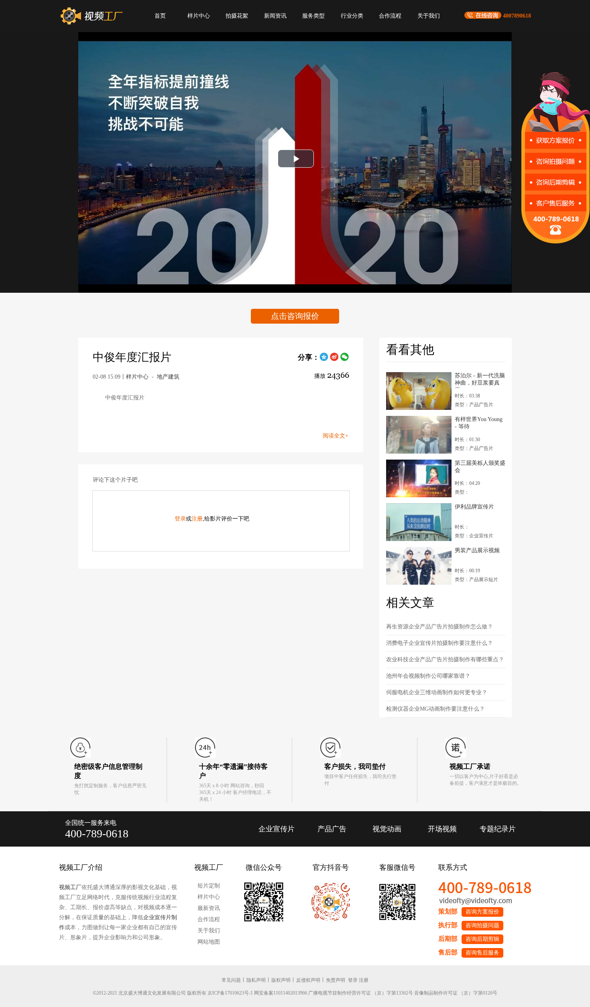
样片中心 (198, 16)
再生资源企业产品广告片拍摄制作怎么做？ (439, 627)
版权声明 (281, 980)
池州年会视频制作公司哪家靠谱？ (428, 676)
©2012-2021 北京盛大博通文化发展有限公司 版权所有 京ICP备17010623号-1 (173, 993)
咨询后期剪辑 (482, 939)
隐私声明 (256, 980)
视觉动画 (386, 829)
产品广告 (331, 829)
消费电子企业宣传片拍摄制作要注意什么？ (439, 643)
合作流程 (390, 16)
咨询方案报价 (482, 912)
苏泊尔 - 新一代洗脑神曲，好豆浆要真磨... (480, 380)
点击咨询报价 (295, 316)
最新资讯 (208, 908)
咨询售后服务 (482, 953)
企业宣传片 (276, 829)
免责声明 (335, 980)
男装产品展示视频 (477, 550)
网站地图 (208, 942)
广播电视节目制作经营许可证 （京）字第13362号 (360, 993)
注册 (197, 519)
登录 (180, 519)
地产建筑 (168, 377)
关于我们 (428, 16)
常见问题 (231, 980)
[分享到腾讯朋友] (323, 360)
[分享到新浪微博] (334, 360)
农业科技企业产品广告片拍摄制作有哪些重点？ (445, 659)
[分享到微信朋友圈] (344, 360)
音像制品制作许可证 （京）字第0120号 (455, 993)
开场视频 (442, 829)
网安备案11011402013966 (280, 993)
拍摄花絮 (237, 16)
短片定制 (208, 886)
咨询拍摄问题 (482, 925)
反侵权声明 (308, 980)
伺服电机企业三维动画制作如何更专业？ (436, 692)
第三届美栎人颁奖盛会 (480, 466)
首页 (160, 16)
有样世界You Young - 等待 (479, 423)
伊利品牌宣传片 (474, 507)
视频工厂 (70, 887)
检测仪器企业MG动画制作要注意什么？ (435, 709)
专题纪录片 (498, 829)
